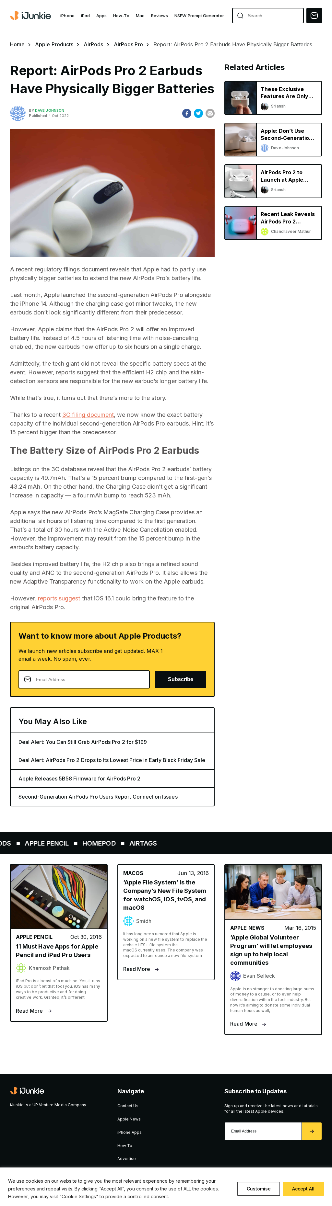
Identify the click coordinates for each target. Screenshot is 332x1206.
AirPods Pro (128, 44)
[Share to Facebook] (186, 113)
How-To (121, 15)
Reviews (159, 15)
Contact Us (128, 1105)
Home (17, 44)
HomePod (82, 843)
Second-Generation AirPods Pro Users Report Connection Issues (98, 796)
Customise (259, 1188)
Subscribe (180, 679)
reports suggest (59, 598)
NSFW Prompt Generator (199, 15)
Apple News (129, 1119)
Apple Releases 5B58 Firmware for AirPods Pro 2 (79, 778)
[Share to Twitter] (198, 113)
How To (124, 1145)
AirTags (126, 843)
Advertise (126, 1158)
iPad (85, 15)
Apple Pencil (30, 843)
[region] (166, 1186)
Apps (101, 15)
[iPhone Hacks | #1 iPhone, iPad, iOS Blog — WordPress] (31, 15)
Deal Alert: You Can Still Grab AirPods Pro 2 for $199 (82, 742)
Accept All (303, 1188)
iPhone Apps (129, 1132)
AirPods (93, 44)
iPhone (67, 15)
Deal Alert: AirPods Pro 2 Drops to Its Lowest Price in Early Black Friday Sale (111, 760)
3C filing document (88, 414)
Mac (140, 15)
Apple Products (54, 44)
